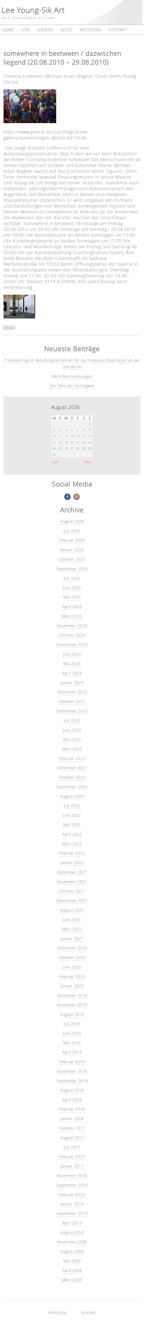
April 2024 (72, 673)
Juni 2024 (72, 654)
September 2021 (72, 900)
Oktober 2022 (72, 777)
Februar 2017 (72, 1156)
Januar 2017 (72, 1166)
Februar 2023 (72, 758)
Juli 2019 (72, 1023)
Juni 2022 (72, 815)
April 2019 (72, 1052)
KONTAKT (118, 30)
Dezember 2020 (72, 947)
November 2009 (72, 1241)
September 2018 (72, 1080)
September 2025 (72, 568)
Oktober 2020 (72, 957)
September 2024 (72, 644)
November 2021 (72, 881)
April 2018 (72, 1099)
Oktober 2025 (72, 559)
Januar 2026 (72, 549)
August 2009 (72, 1251)
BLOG (66, 30)
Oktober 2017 (72, 1128)
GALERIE (45, 30)
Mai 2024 (72, 663)
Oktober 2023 (72, 701)
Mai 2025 (72, 597)
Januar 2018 (72, 1118)
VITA (25, 30)
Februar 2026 (72, 540)
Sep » (88, 461)
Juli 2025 (72, 578)
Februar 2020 (72, 976)
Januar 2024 (72, 682)
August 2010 (72, 1232)
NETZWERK (90, 30)
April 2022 (72, 834)
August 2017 (72, 1137)
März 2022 (72, 843)
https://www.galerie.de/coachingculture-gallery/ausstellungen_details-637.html (46, 135)
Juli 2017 (72, 1147)
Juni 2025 (72, 587)
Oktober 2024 (72, 635)
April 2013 (72, 1222)
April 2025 (72, 606)
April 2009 (72, 1270)
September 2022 (72, 786)
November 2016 (72, 1175)
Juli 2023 (72, 720)
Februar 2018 (72, 1109)
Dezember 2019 (72, 995)
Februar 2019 (72, 1061)
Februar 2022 (72, 853)
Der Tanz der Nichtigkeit (72, 385)
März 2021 (72, 929)
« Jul (54, 461)
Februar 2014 (72, 1194)
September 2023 (72, 710)
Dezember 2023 (72, 691)
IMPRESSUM (57, 1313)
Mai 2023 (72, 739)
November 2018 (72, 1071)
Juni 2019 (72, 1033)
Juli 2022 (72, 805)
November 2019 (72, 1004)
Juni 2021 (72, 919)
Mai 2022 (72, 824)
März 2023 (72, 748)
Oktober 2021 (72, 891)
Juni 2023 (72, 729)
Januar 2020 (72, 985)
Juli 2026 (72, 530)
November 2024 (72, 625)
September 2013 (72, 1213)
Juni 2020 (72, 966)
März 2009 (72, 1279)
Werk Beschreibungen (72, 376)
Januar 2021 (72, 938)
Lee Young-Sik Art (33, 10)
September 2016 (72, 1185)
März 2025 (72, 616)
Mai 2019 (72, 1042)
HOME (8, 30)
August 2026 (72, 521)
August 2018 (72, 1090)
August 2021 (72, 910)
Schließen (9, 327)
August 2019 (72, 1014)
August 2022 (72, 796)
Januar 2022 (72, 862)
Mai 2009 (72, 1260)
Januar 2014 (72, 1203)
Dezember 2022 (72, 767)
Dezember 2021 (72, 872)
